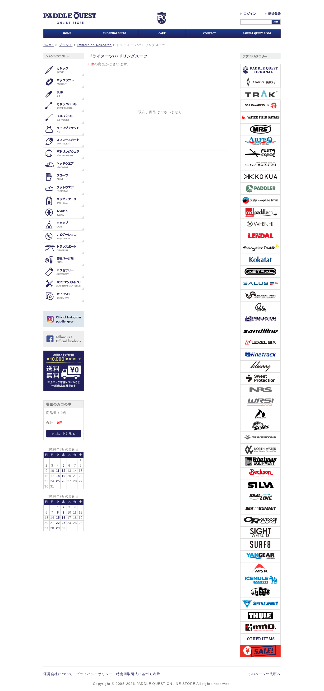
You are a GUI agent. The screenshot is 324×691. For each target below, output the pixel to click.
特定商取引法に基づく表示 (138, 674)
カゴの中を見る (64, 434)
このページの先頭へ (264, 674)
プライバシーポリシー (94, 674)
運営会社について (58, 674)
